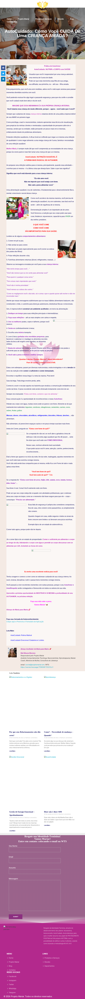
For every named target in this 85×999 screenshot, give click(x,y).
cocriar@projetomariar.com (34, 665)
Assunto (12, 868)
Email (11, 857)
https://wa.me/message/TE (37, 667)
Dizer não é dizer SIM (53, 812)
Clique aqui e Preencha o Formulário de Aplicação (25, 622)
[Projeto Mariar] (42, 7)
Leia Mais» (12, 751)
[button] (3, 67)
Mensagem (13, 879)
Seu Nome (13, 846)
